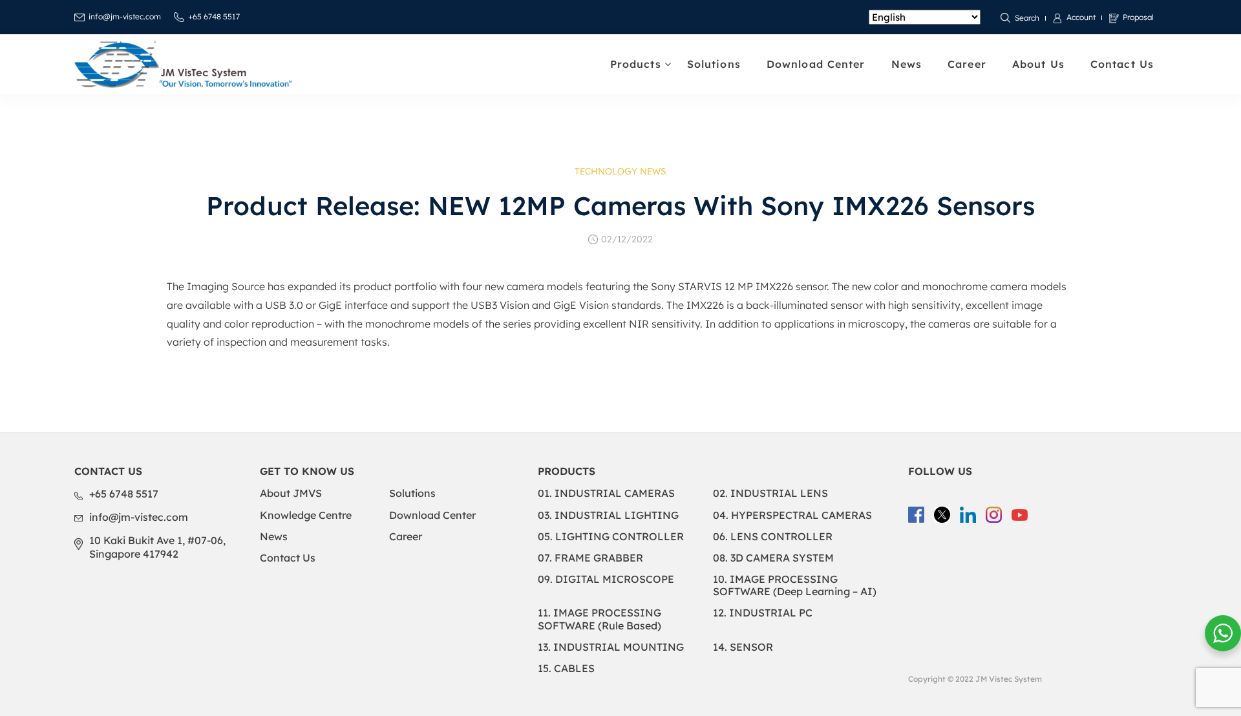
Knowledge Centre (306, 515)
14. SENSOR (743, 646)
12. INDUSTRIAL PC (762, 612)
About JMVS (291, 493)
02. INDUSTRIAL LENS (770, 493)
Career (967, 64)
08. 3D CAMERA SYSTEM (773, 557)
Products (635, 64)
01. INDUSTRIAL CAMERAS (606, 493)
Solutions (714, 64)
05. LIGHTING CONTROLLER (611, 536)
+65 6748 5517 (214, 16)
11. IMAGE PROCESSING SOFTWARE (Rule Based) (599, 618)
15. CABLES (566, 668)
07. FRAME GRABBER (590, 557)
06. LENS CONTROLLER (773, 536)
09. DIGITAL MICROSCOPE (606, 579)
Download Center (816, 64)
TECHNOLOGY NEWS (620, 171)
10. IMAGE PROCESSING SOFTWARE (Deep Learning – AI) (794, 585)
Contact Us (1122, 64)
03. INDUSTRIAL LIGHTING (608, 515)
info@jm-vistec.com (125, 16)
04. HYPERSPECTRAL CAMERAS (792, 515)
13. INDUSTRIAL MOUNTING (611, 646)
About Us (1038, 64)
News (906, 64)
